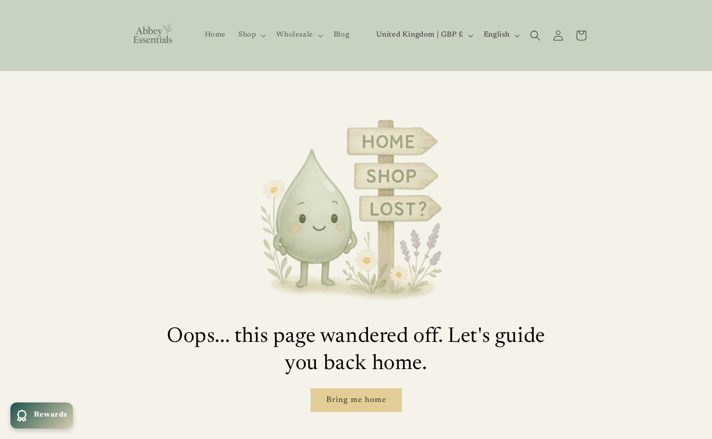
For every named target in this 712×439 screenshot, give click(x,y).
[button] (251, 35)
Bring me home (356, 400)
